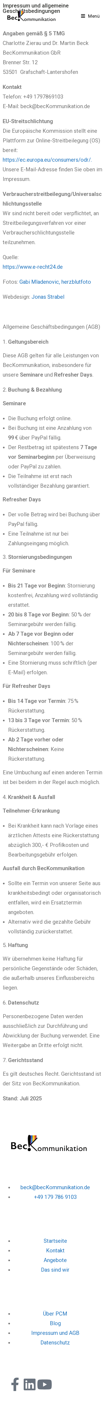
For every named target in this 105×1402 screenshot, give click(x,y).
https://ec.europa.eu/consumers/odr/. (47, 160)
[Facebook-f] (15, 1384)
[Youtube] (44, 1384)
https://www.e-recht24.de (33, 267)
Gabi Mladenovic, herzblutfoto (55, 282)
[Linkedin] (29, 1384)
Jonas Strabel (48, 297)
